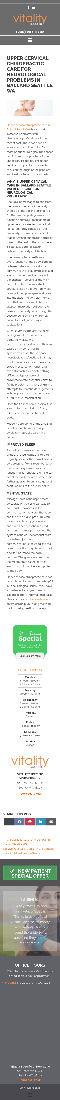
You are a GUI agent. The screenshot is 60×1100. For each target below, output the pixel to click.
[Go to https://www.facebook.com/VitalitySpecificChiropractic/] (28, 8)
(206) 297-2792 (30, 32)
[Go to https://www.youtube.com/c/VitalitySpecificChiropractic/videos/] (33, 8)
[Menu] (30, 40)
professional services (38, 599)
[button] (30, 873)
